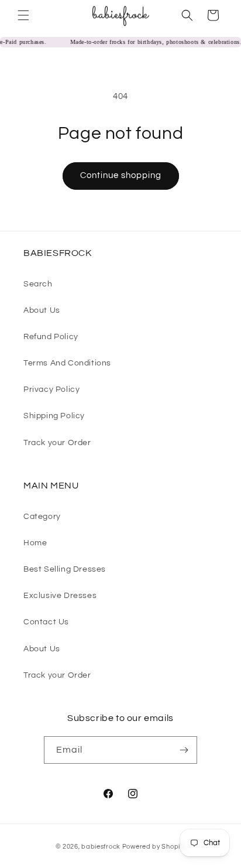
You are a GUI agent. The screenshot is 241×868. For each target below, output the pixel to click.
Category (42, 516)
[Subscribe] (184, 750)
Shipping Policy (54, 416)
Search (38, 284)
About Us (41, 310)
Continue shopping (120, 175)
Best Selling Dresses (64, 569)
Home (35, 543)
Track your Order (57, 443)
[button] (23, 15)
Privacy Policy (51, 389)
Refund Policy (50, 337)
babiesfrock (101, 846)
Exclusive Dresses (60, 596)
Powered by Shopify (154, 846)
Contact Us (46, 622)
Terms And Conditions (67, 363)
